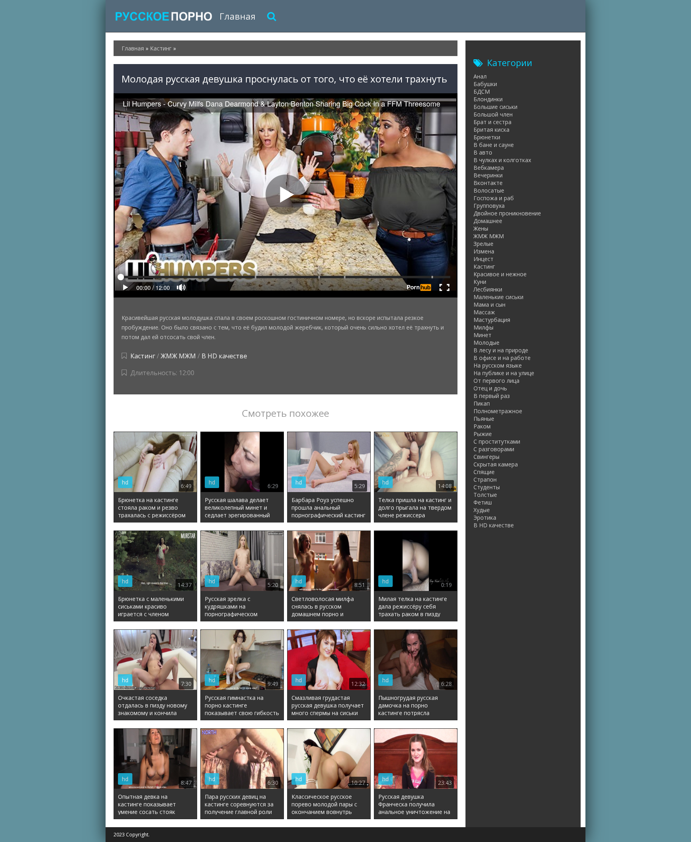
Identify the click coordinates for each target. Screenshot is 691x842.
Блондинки (488, 99)
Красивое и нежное (500, 274)
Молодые (486, 342)
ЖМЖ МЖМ (178, 356)
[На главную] (164, 16)
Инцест (483, 259)
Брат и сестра (492, 122)
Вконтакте (488, 183)
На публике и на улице (503, 373)
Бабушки (485, 84)
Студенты (486, 487)
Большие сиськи (495, 107)
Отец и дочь (490, 388)
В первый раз (491, 396)
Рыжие (482, 434)
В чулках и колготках (502, 160)
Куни (479, 281)
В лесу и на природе (500, 350)
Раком (482, 426)
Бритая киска (491, 129)
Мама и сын (489, 304)
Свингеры (486, 456)
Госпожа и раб (493, 198)
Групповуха (489, 205)
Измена (483, 251)
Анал (480, 76)
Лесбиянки (487, 289)
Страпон (485, 479)
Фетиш (482, 502)
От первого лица (496, 380)
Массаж (484, 312)
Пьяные (483, 418)
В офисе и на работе (502, 358)
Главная (238, 16)
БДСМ (481, 91)
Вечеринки (488, 175)
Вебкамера (488, 167)
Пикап (481, 403)
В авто (482, 152)
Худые (481, 510)
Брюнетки (486, 137)
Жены (480, 228)
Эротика (484, 517)
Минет (482, 335)
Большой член (493, 114)
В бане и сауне (493, 145)
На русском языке (497, 365)
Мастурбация (491, 320)
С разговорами (493, 449)
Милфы (483, 327)
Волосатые (488, 190)
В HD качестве (224, 356)
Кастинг (142, 356)
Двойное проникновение (507, 213)
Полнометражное (497, 411)
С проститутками (496, 441)
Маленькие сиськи (498, 297)
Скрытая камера (495, 464)
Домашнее (487, 221)
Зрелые (483, 243)
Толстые (485, 494)
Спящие (484, 472)
